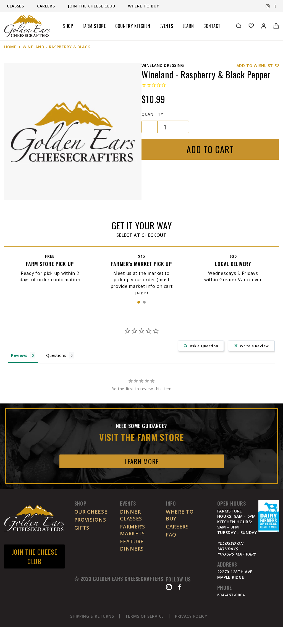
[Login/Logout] (263, 26)
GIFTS (82, 527)
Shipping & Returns (92, 616)
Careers (46, 6)
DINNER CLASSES (131, 515)
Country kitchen (132, 26)
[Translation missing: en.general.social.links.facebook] (275, 6)
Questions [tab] (56, 355)
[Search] (239, 26)
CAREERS (177, 526)
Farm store (94, 26)
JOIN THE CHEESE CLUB (34, 556)
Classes (16, 6)
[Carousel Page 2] (144, 302)
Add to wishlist (255, 65)
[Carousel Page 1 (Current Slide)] (138, 302)
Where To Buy (143, 6)
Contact (212, 26)
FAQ (171, 534)
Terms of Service (144, 616)
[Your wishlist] (251, 26)
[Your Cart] (276, 26)
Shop (68, 26)
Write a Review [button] (254, 345)
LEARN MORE (141, 461)
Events (166, 26)
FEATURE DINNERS (132, 545)
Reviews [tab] (19, 355)
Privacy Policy (191, 616)
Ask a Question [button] (204, 345)
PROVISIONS (90, 519)
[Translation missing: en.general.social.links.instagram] (268, 6)
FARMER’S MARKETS (132, 530)
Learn (188, 26)
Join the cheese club (92, 6)
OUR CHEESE (91, 511)
